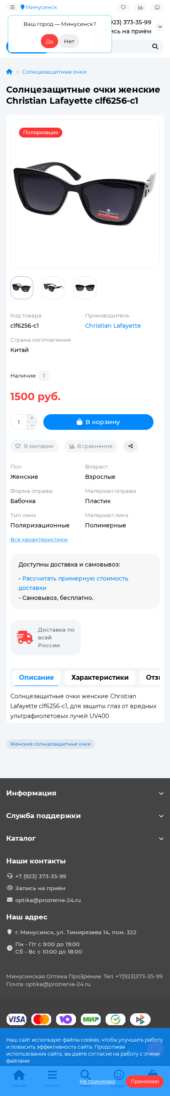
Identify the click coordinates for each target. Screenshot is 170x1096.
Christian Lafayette (113, 325)
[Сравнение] (140, 7)
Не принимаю (97, 1081)
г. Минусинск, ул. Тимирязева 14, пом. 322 (76, 932)
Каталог (21, 838)
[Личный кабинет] (157, 7)
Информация (31, 793)
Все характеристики (39, 539)
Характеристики (100, 677)
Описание (36, 677)
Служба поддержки (43, 816)
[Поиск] (155, 46)
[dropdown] (12, 7)
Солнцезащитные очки (54, 71)
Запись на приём (125, 31)
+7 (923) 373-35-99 (125, 22)
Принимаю (145, 1081)
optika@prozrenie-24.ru (48, 900)
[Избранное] (123, 7)
